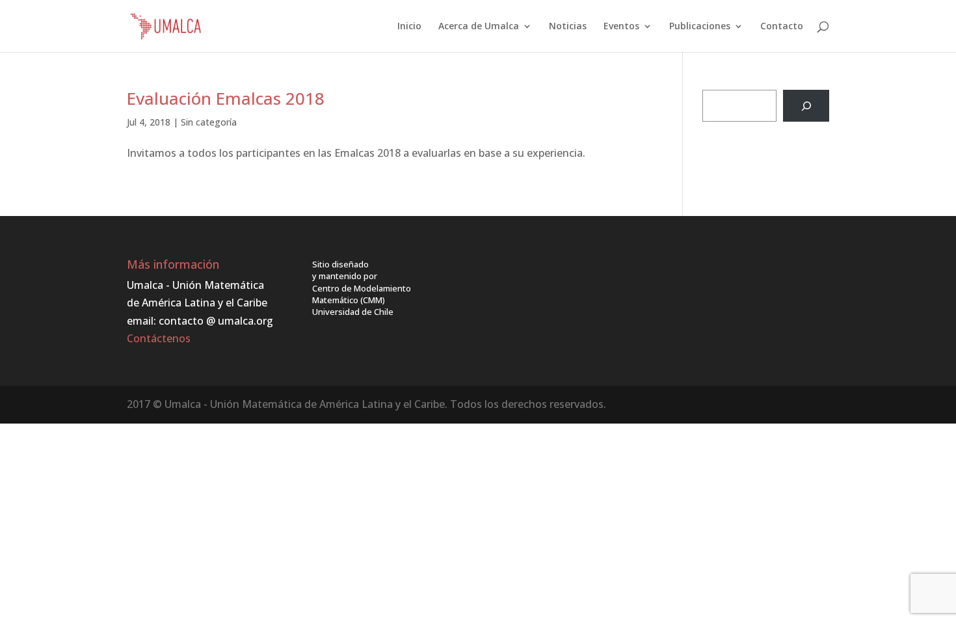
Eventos (621, 26)
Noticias (568, 26)
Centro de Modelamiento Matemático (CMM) (361, 294)
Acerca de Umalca (478, 26)
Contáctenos (159, 338)
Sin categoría (209, 122)
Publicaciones (699, 26)
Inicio (409, 26)
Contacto (781, 26)
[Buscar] (806, 106)
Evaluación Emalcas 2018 (226, 98)
